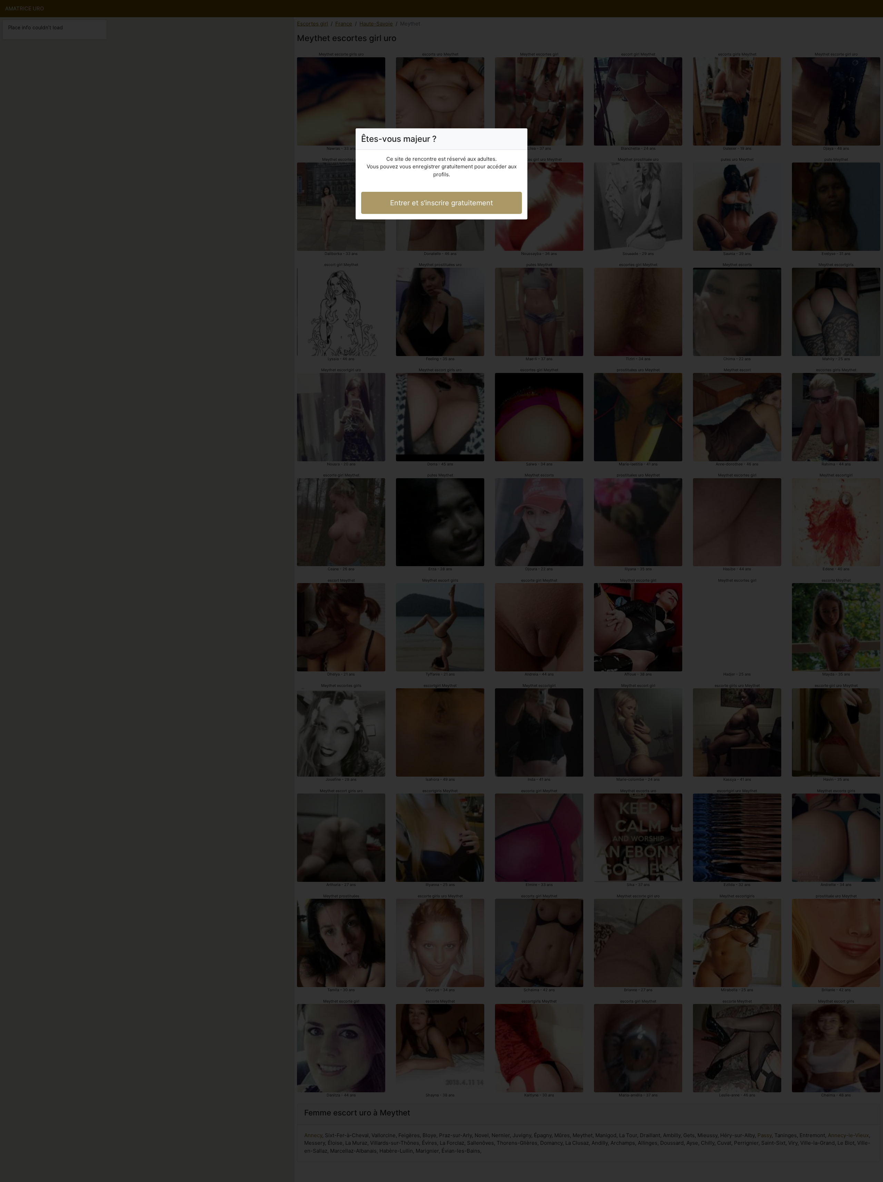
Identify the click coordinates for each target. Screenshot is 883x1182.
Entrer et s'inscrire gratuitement (441, 203)
